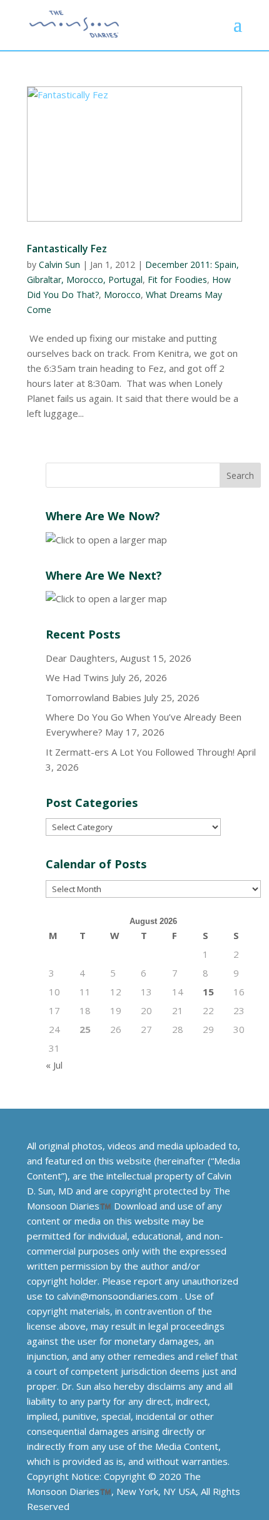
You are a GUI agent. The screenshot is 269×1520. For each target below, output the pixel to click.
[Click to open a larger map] (106, 539)
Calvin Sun (59, 264)
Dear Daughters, (82, 658)
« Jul (54, 1065)
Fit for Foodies (177, 279)
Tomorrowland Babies (93, 697)
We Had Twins (77, 677)
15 (208, 991)
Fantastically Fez (67, 248)
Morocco (122, 294)
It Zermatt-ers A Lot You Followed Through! (140, 752)
